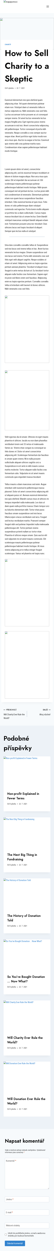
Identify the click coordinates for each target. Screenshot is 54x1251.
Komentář (11, 1160)
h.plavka (11, 88)
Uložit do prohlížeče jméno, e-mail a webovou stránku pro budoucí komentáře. (26, 1234)
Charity (8, 45)
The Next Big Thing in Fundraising (22, 857)
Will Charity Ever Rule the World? (14, 714)
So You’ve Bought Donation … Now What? (26, 979)
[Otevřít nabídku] (47, 6)
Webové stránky (13, 1225)
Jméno (10, 1199)
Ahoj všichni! (44, 712)
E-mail (9, 1212)
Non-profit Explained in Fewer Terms (23, 796)
